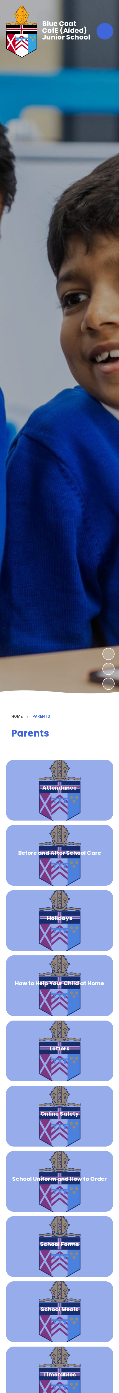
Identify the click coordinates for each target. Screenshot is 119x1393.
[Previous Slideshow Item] (108, 669)
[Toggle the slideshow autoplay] (108, 684)
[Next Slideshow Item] (108, 654)
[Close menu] (105, 31)
